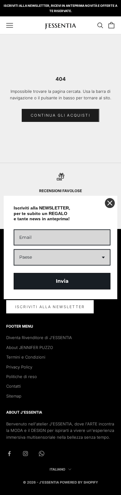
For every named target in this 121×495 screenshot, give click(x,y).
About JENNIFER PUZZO (29, 347)
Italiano (57, 469)
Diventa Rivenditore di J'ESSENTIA (39, 337)
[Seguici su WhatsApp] (41, 453)
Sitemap (13, 396)
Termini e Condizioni (25, 357)
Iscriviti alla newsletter (50, 306)
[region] (60, 190)
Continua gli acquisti (60, 115)
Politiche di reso (21, 376)
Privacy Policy (19, 366)
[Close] (109, 203)
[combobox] (62, 257)
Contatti (13, 386)
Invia (62, 281)
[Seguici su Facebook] (9, 453)
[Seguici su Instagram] (25, 453)
